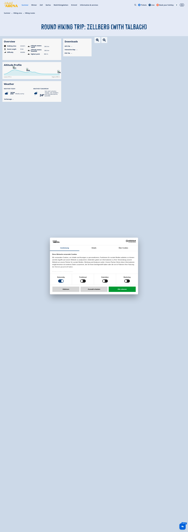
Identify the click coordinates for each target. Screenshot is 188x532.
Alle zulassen (122, 289)
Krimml (74, 5)
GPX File (67, 46)
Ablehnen (66, 289)
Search (135, 5)
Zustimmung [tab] (64, 248)
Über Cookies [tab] (123, 248)
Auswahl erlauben (94, 289)
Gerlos (48, 5)
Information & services (89, 5)
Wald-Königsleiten (61, 5)
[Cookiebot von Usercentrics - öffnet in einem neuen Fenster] (127, 241)
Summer (25, 5)
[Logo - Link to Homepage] (11, 4)
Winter (34, 5)
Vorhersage (8, 99)
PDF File (67, 53)
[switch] (83, 281)
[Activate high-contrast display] (177, 5)
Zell (41, 5)
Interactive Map (70, 50)
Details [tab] (94, 248)
